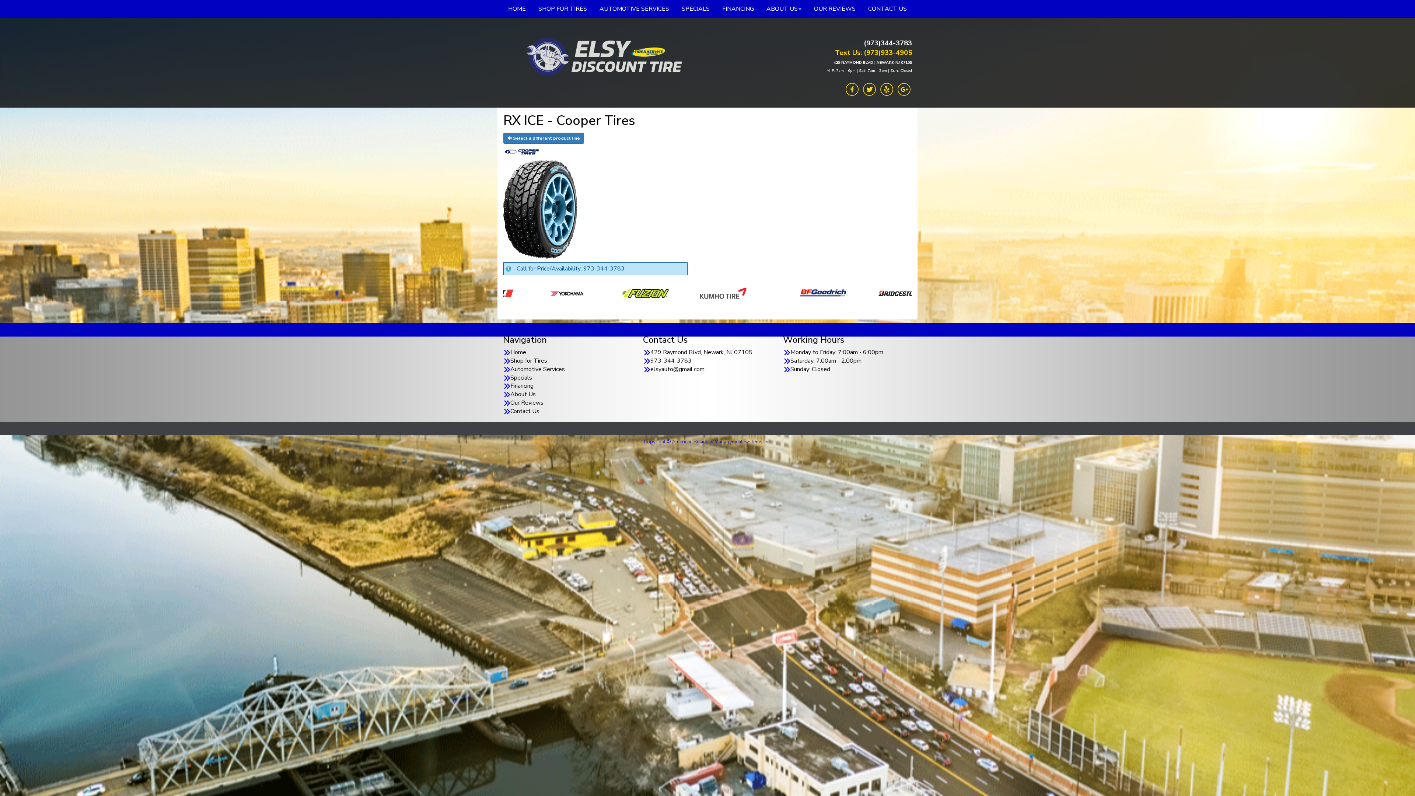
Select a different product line (546, 138)
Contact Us (524, 411)
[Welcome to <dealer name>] (602, 57)
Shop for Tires (528, 361)
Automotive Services (537, 369)
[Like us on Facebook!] (852, 89)
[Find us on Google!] (904, 89)
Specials (521, 378)
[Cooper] (578, 293)
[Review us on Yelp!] (886, 89)
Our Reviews (527, 403)
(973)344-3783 (888, 43)
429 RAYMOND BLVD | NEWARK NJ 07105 (873, 62)
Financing (522, 386)
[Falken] (729, 293)
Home (518, 352)
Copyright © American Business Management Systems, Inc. (708, 442)
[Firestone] (811, 293)
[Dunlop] (656, 293)
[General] (889, 293)
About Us (523, 394)
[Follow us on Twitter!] (869, 89)
